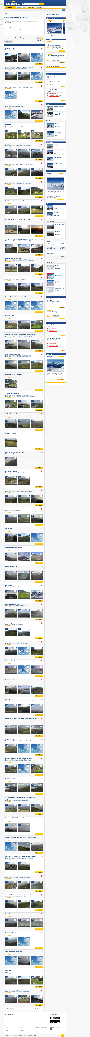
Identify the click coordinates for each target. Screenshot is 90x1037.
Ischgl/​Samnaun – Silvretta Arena (13, 258)
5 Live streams (39, 159)
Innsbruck (17, 491)
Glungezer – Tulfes (9, 490)
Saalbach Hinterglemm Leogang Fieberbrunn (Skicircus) (18, 758)
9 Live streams (39, 140)
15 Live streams (39, 735)
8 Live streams (39, 695)
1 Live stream (39, 101)
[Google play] (55, 1023)
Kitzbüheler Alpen (24, 356)
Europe (6, 49)
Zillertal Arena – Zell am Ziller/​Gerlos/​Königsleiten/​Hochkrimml (20, 239)
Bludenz (17, 472)
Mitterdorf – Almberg (10, 433)
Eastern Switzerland (16, 260)
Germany (10, 87)
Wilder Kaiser (24, 394)
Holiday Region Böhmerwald (34, 700)
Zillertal (26, 240)
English (61, 1)
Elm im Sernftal (9, 528)
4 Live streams (39, 63)
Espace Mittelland (15, 857)
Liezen (19, 800)
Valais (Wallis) (21, 68)
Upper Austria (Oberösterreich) (16, 700)
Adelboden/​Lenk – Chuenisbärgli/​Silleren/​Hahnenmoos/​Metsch (20, 856)
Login (21, 1030)
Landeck (25, 164)
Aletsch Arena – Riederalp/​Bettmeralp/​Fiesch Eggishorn (19, 67)
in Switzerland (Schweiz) (57, 56)
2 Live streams (39, 486)
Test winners (50, 1)
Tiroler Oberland (30, 164)
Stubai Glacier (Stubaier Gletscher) (13, 951)
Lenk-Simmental (30, 858)
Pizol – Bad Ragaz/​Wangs (11, 660)
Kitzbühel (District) (24, 355)
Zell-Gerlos (29, 240)
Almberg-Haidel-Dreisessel (34, 434)
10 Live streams (39, 370)
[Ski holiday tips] (62, 10)
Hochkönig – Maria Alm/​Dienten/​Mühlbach (15, 200)
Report (62, 86)
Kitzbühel (29, 355)
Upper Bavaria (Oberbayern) (22, 221)
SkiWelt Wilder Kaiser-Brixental (13, 393)
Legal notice (7, 1028)
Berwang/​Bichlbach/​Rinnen (12, 604)
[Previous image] (47, 28)
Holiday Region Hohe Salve (32, 396)
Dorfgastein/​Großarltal (10, 679)
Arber (6, 86)
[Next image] (64, 28)
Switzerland (10, 68)
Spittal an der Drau (31, 971)
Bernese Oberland (24, 857)
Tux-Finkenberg (30, 336)
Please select (39, 7)
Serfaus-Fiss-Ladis (9, 739)
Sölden (7, 144)
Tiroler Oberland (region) (19, 145)
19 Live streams (39, 254)
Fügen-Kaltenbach (31, 298)
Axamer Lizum (8, 585)
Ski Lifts (44, 9)
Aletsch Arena (26, 68)
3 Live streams (39, 120)
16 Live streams (39, 410)
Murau (19, 510)
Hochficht (7, 699)
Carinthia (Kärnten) (14, 511)
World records (55, 1)
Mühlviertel (23, 700)
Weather (39, 9)
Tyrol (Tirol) (13, 49)
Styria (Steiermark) (14, 510)
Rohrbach (27, 700)
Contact (6, 1027)
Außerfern (17, 49)
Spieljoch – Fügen (9, 315)
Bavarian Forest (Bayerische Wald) (23, 87)
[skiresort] (12, 3)
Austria (10, 49)
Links (21, 1027)
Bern (20, 857)
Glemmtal (25, 759)
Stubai (26, 643)
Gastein (25, 681)
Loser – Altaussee (51, 76)
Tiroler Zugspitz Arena (23, 49)
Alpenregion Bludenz (22, 472)
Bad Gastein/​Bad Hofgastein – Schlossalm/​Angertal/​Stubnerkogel (21, 895)
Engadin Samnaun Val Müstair (29, 260)
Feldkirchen (30, 511)
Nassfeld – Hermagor (10, 913)
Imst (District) (26, 145)
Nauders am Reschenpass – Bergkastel (14, 163)
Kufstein (23, 415)
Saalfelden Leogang (27, 760)
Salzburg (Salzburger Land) (16, 106)
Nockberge (34, 511)
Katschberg (8, 970)
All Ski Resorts (8, 9)
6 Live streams (39, 197)
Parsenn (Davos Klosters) (11, 990)
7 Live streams (39, 274)
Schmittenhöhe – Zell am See (12, 876)
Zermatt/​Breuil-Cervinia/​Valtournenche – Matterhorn (18, 817)
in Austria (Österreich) (56, 45)
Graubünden (22, 260)
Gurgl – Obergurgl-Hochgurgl (12, 566)
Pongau (22, 681)
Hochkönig (22, 202)
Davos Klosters (27, 991)
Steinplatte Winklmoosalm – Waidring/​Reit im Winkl (17, 219)
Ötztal (30, 145)
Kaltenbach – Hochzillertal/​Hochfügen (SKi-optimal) (18, 296)
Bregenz (17, 721)
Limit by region (9, 41)
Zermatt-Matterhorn (27, 819)
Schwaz (23, 240)
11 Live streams (39, 429)
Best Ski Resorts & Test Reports (18, 9)
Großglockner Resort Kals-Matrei (13, 374)
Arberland (31, 87)
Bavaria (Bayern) (14, 87)
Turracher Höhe (9, 509)
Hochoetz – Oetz (9, 182)
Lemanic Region (15, 68)
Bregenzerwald (21, 721)
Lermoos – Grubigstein (10, 48)
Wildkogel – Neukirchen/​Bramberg (13, 105)
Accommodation (50, 9)
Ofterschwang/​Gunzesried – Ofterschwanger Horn (53, 339)
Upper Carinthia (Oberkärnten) (22, 511)
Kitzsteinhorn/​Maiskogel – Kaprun (13, 547)
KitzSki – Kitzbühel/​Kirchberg (12, 354)
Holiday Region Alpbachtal (29, 415)
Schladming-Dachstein (24, 800)
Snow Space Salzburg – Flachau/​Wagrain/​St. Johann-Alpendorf (20, 837)
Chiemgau (29, 221)
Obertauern (8, 124)
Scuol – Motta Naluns (10, 932)
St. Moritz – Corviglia (10, 778)
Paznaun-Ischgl (27, 259)
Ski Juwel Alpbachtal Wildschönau (13, 413)
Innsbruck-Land (22, 491)
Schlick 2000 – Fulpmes (11, 642)
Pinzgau (22, 106)
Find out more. (33, 1035)
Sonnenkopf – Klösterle (11, 471)
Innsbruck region (18, 586)
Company (22, 1028)
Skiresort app (53, 1014)
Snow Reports (34, 9)
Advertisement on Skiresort (41, 1027)
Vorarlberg (13, 472)
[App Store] (55, 1019)
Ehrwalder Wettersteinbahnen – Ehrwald (15, 452)
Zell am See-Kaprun (27, 877)
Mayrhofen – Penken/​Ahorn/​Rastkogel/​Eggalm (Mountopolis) (20, 334)
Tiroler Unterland (18, 240)
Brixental (29, 356)
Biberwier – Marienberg (11, 278)
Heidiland (21, 624)
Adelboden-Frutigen (31, 857)
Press (6, 1030)
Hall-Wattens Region (28, 491)
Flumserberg (8, 623)
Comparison (28, 9)
